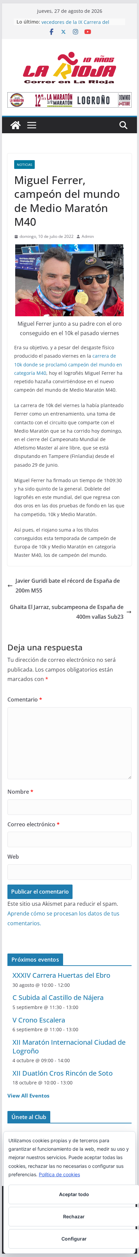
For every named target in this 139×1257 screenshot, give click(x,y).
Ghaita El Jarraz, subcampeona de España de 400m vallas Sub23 (66, 611)
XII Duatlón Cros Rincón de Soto (62, 1073)
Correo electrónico (33, 824)
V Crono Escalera (38, 1020)
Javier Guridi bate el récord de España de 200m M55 (68, 585)
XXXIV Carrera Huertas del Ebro (61, 975)
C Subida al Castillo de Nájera (58, 997)
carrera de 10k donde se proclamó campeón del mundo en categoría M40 (68, 364)
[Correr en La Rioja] (15, 125)
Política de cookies (59, 1174)
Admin (88, 236)
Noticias (24, 164)
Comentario (24, 699)
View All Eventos (28, 1095)
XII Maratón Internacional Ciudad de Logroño (69, 1046)
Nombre (20, 791)
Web (13, 856)
